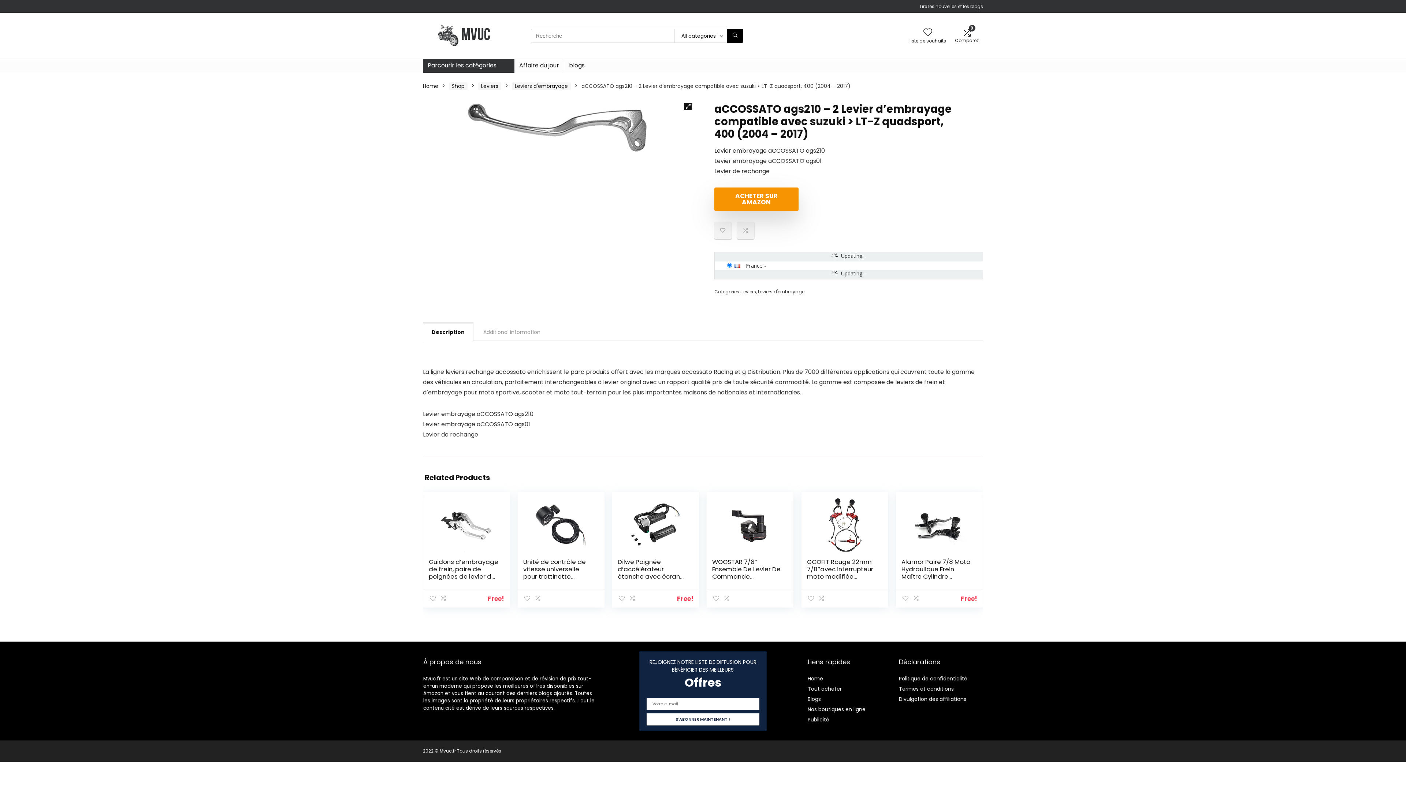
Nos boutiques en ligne (837, 709)
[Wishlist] (927, 33)
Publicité (818, 719)
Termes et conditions (926, 688)
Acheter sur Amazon (756, 199)
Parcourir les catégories (462, 65)
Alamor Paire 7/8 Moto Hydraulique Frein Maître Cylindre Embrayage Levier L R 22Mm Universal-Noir (935, 576)
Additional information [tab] (511, 332)
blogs (577, 65)
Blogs (814, 699)
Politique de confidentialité (933, 678)
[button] (688, 106)
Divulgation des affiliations (932, 699)
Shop (458, 86)
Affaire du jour (539, 65)
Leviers (489, 86)
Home (430, 86)
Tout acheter (825, 688)
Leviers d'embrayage (541, 86)
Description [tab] (448, 332)
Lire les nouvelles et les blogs (951, 6)
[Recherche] (735, 36)
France (754, 265)
